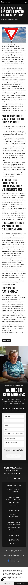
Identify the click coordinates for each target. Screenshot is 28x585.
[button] (2, 579)
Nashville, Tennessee (14, 535)
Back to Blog (6, 340)
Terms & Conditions (8, 555)
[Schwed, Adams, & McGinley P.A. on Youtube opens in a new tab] (15, 478)
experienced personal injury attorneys (12, 297)
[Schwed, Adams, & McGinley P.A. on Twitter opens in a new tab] (11, 478)
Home (2, 19)
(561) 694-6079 (12, 578)
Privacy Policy (16, 555)
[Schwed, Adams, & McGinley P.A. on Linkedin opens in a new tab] (19, 478)
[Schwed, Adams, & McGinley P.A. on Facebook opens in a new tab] (7, 478)
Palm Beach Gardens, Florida (14, 485)
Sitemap (22, 555)
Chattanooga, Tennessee (14, 522)
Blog (6, 19)
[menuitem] (7, 478)
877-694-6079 (5, 330)
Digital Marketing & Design (15, 560)
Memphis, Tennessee (14, 510)
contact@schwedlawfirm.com (10, 332)
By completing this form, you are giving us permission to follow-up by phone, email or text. (14, 450)
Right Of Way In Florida (13, 19)
